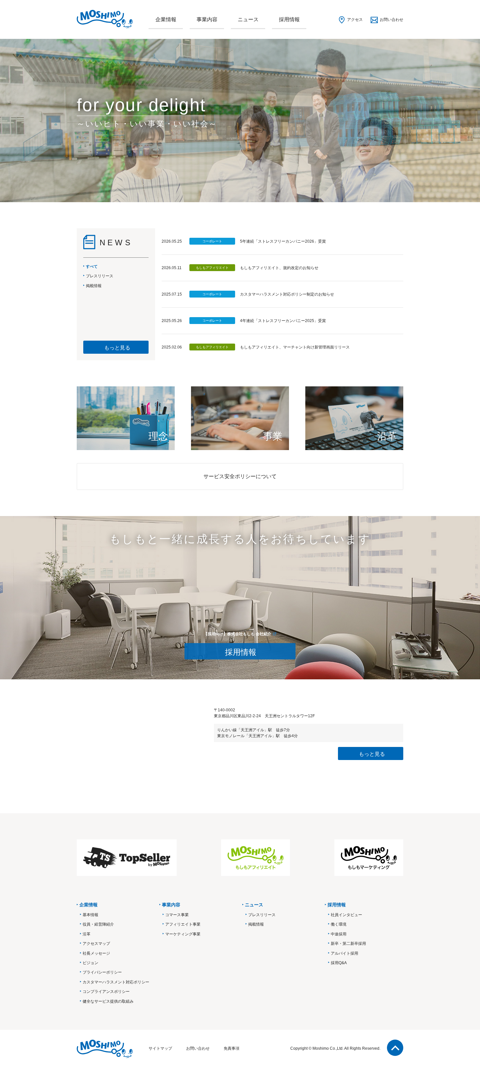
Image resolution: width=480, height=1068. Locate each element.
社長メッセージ (96, 953)
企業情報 (165, 19)
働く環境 (338, 924)
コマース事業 (177, 915)
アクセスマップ (96, 943)
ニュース (248, 19)
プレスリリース (262, 915)
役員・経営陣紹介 (98, 924)
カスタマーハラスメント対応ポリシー (116, 982)
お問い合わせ (391, 19)
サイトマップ (160, 1048)
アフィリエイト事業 (182, 924)
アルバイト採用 (344, 953)
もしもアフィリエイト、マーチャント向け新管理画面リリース (295, 347)
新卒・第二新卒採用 (348, 943)
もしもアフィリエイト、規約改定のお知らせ (279, 268)
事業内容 (207, 19)
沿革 (86, 934)
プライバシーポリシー (102, 972)
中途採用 (338, 934)
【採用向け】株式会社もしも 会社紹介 (237, 634)
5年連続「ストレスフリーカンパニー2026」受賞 (283, 241)
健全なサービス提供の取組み (108, 1001)
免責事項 (231, 1048)
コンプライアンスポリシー (106, 991)
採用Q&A (339, 963)
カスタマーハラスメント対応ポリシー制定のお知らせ (287, 294)
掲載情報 (256, 924)
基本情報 (90, 915)
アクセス (355, 19)
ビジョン (90, 963)
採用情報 (289, 19)
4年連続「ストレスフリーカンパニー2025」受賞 (283, 320)
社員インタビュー (346, 915)
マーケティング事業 (182, 934)
